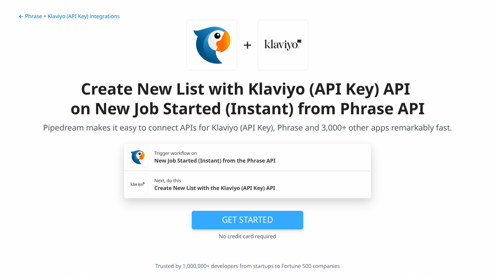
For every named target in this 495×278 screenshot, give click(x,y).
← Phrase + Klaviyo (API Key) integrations (69, 16)
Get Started (247, 219)
